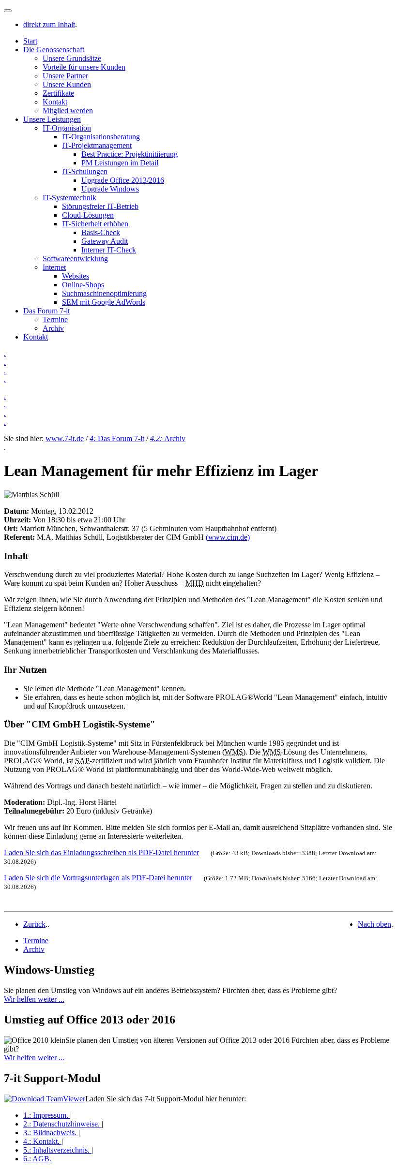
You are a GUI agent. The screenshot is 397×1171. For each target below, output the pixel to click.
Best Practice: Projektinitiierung (129, 154)
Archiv (53, 328)
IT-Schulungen (84, 171)
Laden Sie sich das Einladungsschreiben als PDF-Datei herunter (101, 852)
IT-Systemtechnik (69, 197)
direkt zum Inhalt (49, 24)
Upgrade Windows (110, 189)
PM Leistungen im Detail (119, 163)
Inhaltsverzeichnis (56, 1150)
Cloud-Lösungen (88, 215)
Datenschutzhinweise (61, 1124)
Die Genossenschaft (53, 49)
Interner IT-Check (108, 250)
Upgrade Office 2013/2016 (122, 180)
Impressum (45, 1115)
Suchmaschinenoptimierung (104, 293)
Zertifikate (58, 93)
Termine (55, 319)
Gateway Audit (104, 241)
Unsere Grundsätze (72, 58)
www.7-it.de (65, 438)
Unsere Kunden (67, 84)
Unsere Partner (65, 76)
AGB (37, 1159)
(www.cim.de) (228, 537)
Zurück (34, 924)
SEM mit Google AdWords (103, 302)
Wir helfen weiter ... (34, 999)
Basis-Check (100, 232)
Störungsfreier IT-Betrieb (100, 206)
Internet (54, 267)
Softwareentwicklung (75, 258)
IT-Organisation (67, 128)
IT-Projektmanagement (97, 145)
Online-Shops (83, 285)
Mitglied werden (68, 110)
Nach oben (374, 924)
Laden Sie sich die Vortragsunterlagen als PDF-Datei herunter (98, 878)
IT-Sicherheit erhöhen (95, 224)
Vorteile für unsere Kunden (84, 67)
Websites (75, 276)
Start (30, 41)
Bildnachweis (49, 1132)
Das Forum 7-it (46, 311)
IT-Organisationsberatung (101, 137)
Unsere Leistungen (52, 119)
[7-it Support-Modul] (44, 1099)
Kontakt (55, 102)
